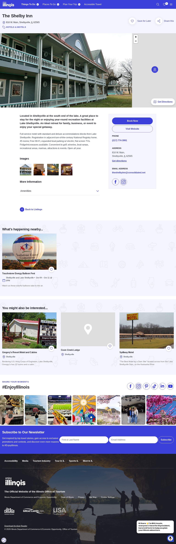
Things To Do (28, 4)
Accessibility (11, 461)
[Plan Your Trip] (79, 4)
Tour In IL (60, 461)
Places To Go (49, 4)
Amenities (25, 191)
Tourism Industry (41, 461)
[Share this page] (158, 21)
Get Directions (165, 102)
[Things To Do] (37, 4)
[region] (158, 4)
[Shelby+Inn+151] (53, 169)
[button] (155, 69)
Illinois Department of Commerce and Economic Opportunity (30, 497)
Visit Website (132, 129)
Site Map (93, 497)
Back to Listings (33, 209)
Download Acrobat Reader (15, 526)
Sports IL (74, 461)
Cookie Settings (108, 497)
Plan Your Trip (70, 4)
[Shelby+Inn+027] (39, 169)
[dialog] (3, 540)
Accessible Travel (92, 4)
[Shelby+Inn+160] (66, 169)
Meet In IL (88, 461)
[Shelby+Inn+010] (25, 169)
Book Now (132, 121)
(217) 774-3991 (119, 140)
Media (25, 461)
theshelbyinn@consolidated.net (128, 172)
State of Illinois (67, 497)
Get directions (119, 161)
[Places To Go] (58, 4)
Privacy (81, 497)
